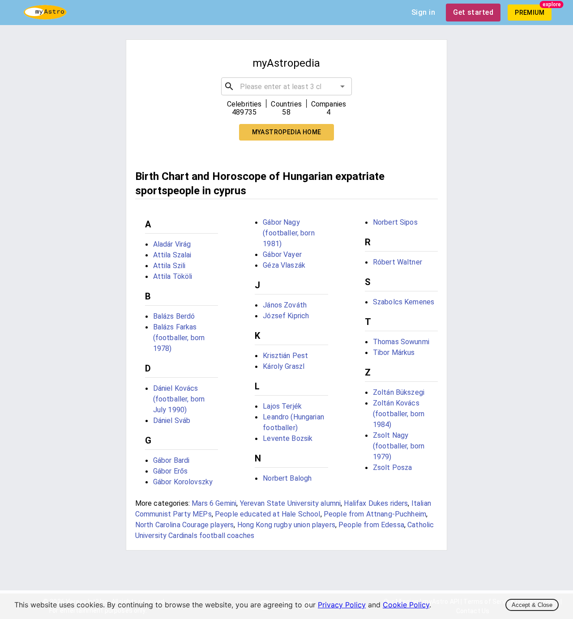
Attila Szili (169, 265)
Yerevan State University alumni (290, 503)
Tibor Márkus (394, 352)
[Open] (342, 86)
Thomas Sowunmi (401, 341)
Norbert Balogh (287, 478)
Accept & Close (532, 605)
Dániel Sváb (172, 420)
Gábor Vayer (282, 254)
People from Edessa (371, 525)
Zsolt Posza (392, 467)
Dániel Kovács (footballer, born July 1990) (179, 399)
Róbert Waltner (397, 262)
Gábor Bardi (171, 460)
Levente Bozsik (287, 438)
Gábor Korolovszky (183, 482)
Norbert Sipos (395, 222)
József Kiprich (286, 316)
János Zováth (285, 305)
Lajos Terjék (282, 406)
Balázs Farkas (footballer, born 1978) (179, 338)
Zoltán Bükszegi (398, 392)
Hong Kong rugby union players (286, 525)
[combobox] (286, 86)
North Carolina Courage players (184, 525)
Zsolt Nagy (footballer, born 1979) (399, 446)
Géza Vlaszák (284, 265)
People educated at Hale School (268, 514)
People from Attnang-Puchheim (375, 514)
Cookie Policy (406, 604)
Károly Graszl (283, 366)
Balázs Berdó (174, 316)
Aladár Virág (172, 244)
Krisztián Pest (285, 355)
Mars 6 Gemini (214, 503)
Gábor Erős (170, 471)
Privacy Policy (342, 604)
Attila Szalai (172, 255)
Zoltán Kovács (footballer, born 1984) (399, 414)
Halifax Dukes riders (376, 503)
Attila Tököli (172, 276)
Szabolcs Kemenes (403, 302)
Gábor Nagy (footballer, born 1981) (289, 233)
